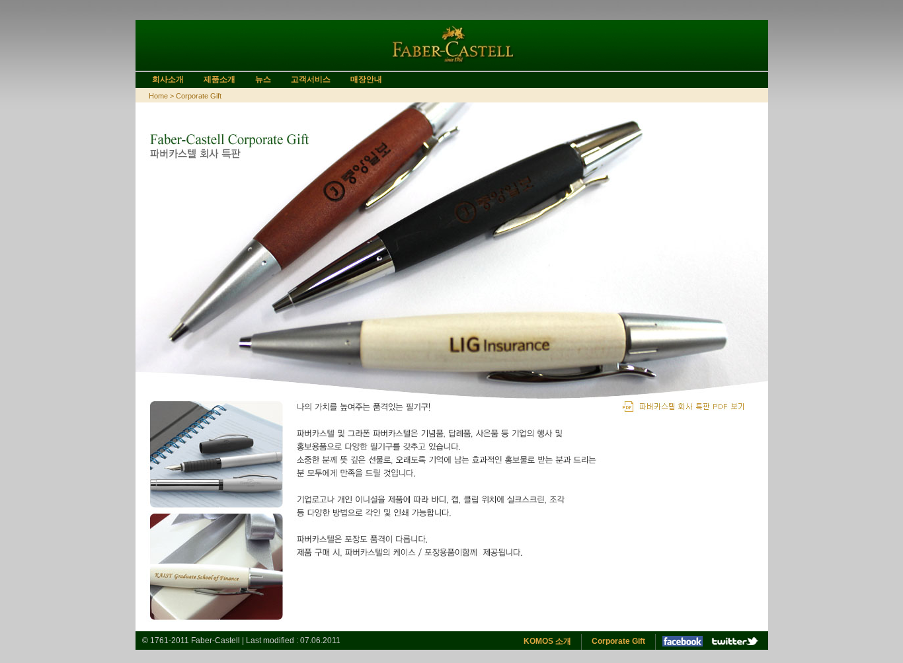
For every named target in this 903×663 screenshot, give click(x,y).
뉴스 (263, 79)
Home (158, 96)
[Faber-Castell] (452, 66)
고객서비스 (311, 79)
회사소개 (168, 79)
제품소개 (219, 79)
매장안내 (366, 79)
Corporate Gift (618, 641)
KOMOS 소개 (547, 641)
